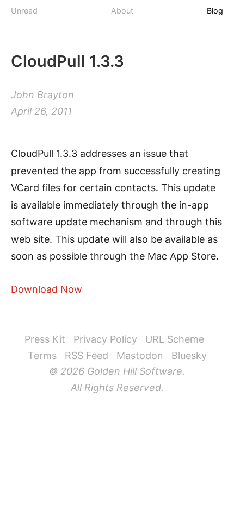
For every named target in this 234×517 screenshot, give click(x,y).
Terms (42, 355)
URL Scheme (174, 339)
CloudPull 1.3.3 (67, 61)
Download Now (46, 289)
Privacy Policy (105, 339)
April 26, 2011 (41, 111)
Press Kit (44, 339)
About (122, 10)
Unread (24, 10)
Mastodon (139, 355)
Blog (215, 10)
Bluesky (189, 355)
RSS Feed (86, 355)
